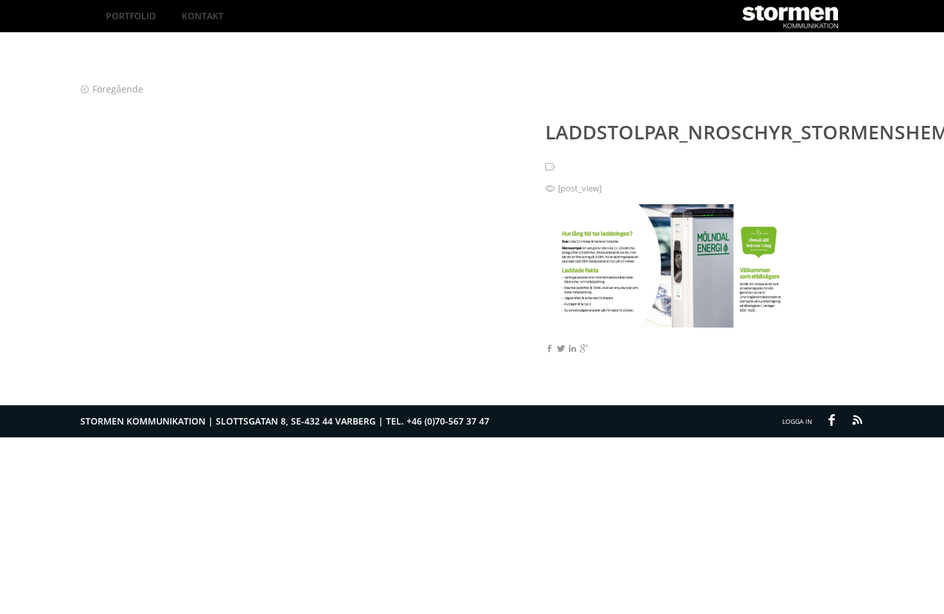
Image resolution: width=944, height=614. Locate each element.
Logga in (797, 421)
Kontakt (202, 16)
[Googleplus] (584, 349)
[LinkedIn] (572, 349)
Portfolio (131, 16)
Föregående (117, 89)
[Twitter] (561, 349)
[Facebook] (549, 349)
